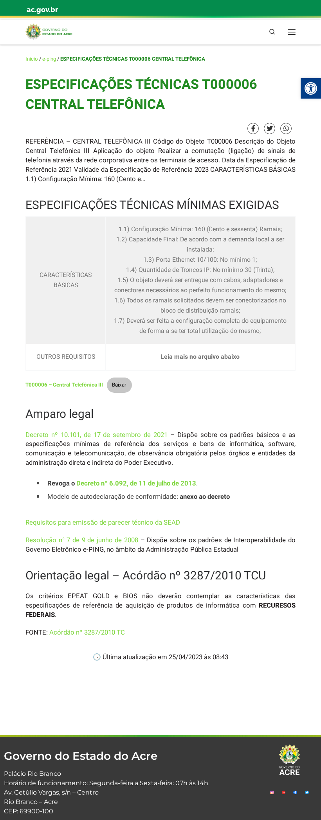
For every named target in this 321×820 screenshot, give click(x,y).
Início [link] (31, 59)
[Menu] (291, 32)
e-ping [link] (49, 59)
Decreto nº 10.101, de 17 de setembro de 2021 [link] (96, 435)
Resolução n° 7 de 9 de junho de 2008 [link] (81, 540)
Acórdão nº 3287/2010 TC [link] (87, 632)
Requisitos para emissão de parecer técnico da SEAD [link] (102, 522)
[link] (311, 88)
